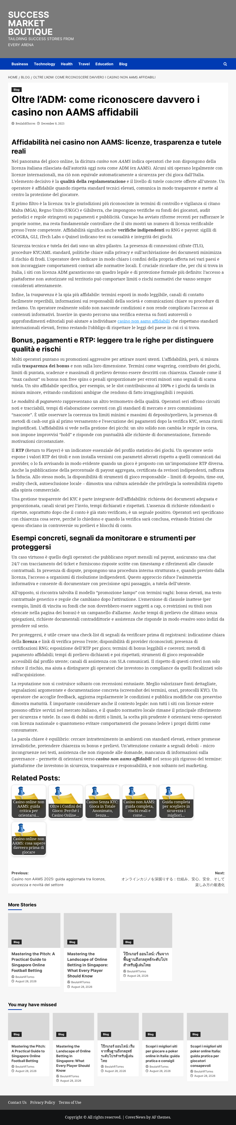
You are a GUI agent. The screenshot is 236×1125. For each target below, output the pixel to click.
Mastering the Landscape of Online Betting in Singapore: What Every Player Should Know (87, 965)
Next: (173, 879)
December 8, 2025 (53, 123)
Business (20, 64)
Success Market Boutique (30, 23)
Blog (123, 64)
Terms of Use (70, 1102)
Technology (44, 64)
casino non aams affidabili (144, 321)
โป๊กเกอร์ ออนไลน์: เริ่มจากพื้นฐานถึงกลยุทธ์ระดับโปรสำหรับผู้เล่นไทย (146, 959)
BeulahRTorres (25, 123)
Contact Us (17, 1102)
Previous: (58, 879)
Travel (84, 64)
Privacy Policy (42, 1102)
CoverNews (135, 1117)
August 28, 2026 (25, 981)
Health (67, 64)
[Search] (225, 64)
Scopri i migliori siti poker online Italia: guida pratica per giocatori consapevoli (206, 1056)
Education (104, 64)
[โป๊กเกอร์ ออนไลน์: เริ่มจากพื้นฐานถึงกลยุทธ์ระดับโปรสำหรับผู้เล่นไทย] (146, 930)
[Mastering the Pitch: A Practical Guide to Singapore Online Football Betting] (34, 930)
